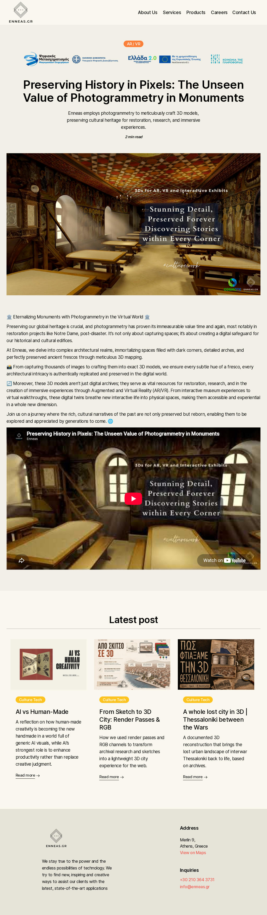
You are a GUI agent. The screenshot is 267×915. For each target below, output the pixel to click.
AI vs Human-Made (42, 711)
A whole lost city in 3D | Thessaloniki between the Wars (215, 719)
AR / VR (133, 43)
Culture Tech (30, 699)
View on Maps (193, 852)
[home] (21, 12)
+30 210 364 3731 (197, 879)
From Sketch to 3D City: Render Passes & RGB (129, 719)
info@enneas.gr (195, 886)
